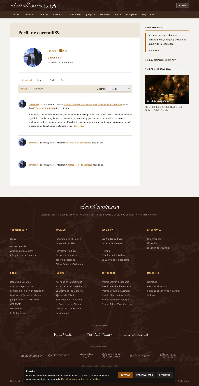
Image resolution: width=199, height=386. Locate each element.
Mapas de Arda (18, 246)
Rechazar (165, 375)
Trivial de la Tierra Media (69, 286)
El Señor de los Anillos (44, 108)
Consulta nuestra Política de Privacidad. (80, 378)
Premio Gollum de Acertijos (116, 290)
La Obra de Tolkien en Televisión (27, 290)
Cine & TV (58, 14)
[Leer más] (79, 125)
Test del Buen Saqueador (69, 299)
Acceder (182, 5)
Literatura (43, 14)
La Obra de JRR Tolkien (22, 286)
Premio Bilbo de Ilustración (116, 295)
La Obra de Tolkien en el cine (25, 295)
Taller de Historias (65, 259)
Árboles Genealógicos (21, 250)
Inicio (16, 14)
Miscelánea (16, 308)
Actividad (27, 80)
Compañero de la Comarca (79, 164)
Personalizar (144, 375)
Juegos (90, 14)
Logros (40, 80)
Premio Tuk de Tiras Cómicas (117, 304)
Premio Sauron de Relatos (115, 281)
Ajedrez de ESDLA (65, 295)
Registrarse (148, 14)
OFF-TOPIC (15, 304)
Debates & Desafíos (20, 281)
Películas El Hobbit (157, 286)
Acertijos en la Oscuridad (69, 281)
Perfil (52, 80)
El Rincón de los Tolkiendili (70, 264)
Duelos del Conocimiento (69, 308)
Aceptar (125, 375)
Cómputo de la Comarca (23, 255)
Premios (104, 14)
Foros (118, 14)
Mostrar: (101, 88)
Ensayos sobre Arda (66, 255)
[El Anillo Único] (33, 5)
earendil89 (57, 50)
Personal (24, 88)
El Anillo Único (17, 312)
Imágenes (131, 14)
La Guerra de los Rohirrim (115, 259)
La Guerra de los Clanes (68, 304)
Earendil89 (34, 104)
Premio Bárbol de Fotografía (117, 299)
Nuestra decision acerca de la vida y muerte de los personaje (93, 104)
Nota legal (15, 381)
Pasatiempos (62, 312)
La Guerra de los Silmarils (69, 290)
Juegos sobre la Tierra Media (25, 299)
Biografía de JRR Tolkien (68, 238)
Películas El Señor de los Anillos (163, 290)
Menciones (39, 88)
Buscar (13, 238)
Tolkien (27, 14)
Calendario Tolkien (66, 243)
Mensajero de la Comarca (78, 142)
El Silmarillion (154, 238)
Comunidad (75, 14)
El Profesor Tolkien (66, 250)
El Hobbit (106, 250)
